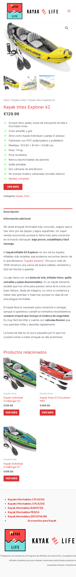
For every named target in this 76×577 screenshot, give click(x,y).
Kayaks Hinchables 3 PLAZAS (26, 503)
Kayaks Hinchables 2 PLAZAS (26, 499)
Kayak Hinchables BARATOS (25, 508)
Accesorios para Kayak (42, 520)
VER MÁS (13, 186)
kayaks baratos (34, 260)
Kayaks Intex (19, 100)
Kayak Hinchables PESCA (23, 512)
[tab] (38, 211)
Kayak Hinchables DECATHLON (27, 516)
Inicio (6, 100)
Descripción (11, 211)
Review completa (19, 178)
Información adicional (17, 218)
